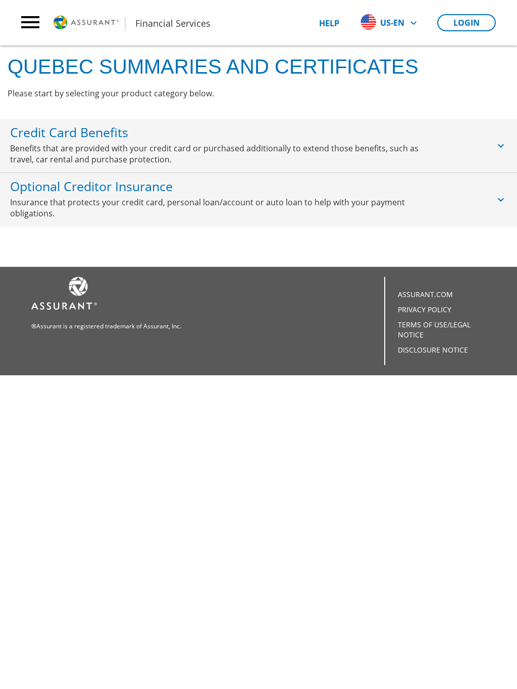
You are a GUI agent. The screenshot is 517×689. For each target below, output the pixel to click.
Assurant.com (425, 294)
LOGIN (466, 22)
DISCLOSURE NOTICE (433, 350)
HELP (329, 23)
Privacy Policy (424, 309)
